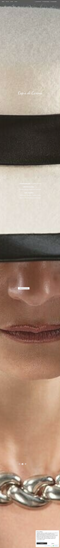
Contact (16, 1)
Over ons (7, 1)
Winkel (3, 1)
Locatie (11, 1)
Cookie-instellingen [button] (47, 545)
